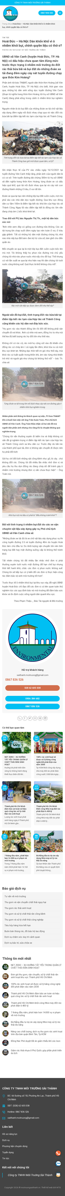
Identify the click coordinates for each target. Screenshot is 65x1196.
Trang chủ (6, 24)
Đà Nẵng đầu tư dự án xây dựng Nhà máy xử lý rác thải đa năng (35, 1023)
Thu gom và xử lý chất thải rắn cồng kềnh (25, 913)
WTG (58, 1187)
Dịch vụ (6, 1140)
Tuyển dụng (8, 1152)
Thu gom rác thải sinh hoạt (18, 908)
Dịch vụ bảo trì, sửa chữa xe (18, 942)
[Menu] (60, 13)
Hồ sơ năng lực (9, 1134)
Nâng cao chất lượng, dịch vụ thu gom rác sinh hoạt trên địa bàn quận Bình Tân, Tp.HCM (36, 1033)
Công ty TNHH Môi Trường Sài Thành (30, 1175)
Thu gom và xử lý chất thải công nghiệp (24, 919)
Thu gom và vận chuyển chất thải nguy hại (25, 902)
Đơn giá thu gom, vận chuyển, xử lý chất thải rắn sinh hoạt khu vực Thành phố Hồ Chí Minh (34, 976)
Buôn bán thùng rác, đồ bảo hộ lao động (25, 931)
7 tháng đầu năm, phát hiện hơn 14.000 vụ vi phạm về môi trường (35, 1014)
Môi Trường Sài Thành (35, 50)
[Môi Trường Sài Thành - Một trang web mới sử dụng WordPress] (11, 13)
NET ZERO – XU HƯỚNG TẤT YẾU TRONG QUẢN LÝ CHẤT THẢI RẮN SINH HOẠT (36, 966)
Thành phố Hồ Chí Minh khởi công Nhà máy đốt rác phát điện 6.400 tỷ (36, 1004)
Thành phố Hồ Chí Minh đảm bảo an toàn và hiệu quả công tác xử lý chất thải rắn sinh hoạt (35, 995)
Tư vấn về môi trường (15, 896)
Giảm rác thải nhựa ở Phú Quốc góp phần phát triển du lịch (36, 1052)
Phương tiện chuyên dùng (14, 1146)
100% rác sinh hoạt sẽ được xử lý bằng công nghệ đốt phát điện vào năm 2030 (35, 985)
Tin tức (5, 38)
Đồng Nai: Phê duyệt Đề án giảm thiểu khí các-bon (35, 1041)
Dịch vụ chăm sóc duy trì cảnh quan (22, 937)
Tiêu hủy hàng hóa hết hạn (18, 925)
